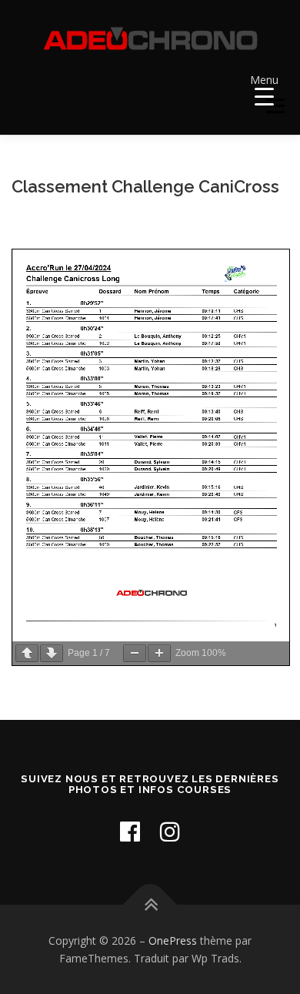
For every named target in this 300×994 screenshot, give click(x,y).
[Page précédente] (26, 653)
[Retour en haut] (150, 904)
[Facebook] (130, 831)
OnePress (172, 940)
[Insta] (170, 831)
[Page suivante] (51, 653)
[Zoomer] (159, 653)
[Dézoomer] (134, 653)
